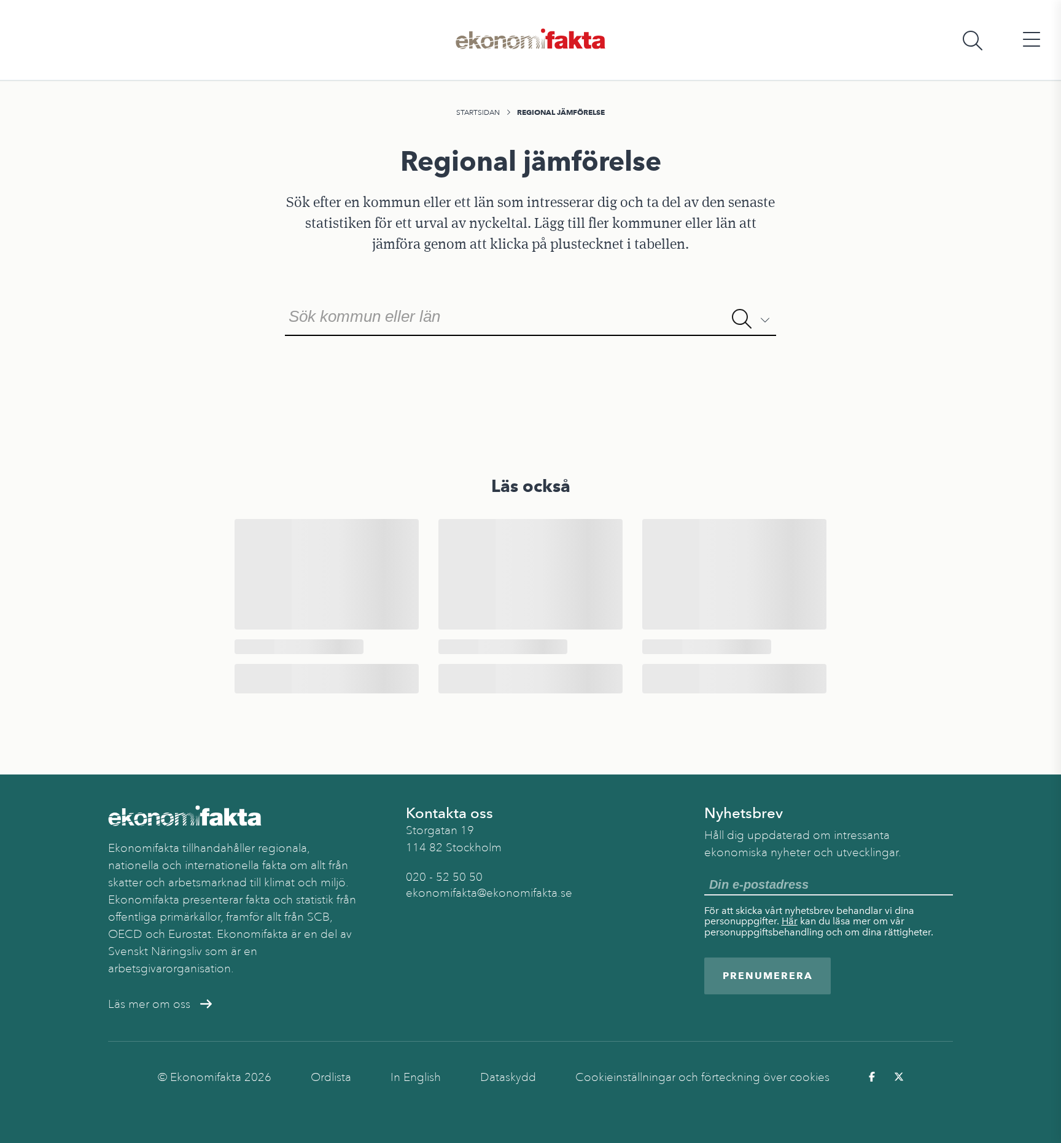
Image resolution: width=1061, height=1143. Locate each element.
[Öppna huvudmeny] (1031, 40)
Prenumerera (768, 975)
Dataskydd (508, 1077)
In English (416, 1077)
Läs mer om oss (149, 1004)
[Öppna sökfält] (972, 40)
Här (790, 921)
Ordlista (331, 1077)
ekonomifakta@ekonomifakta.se (489, 893)
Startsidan (478, 112)
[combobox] (530, 315)
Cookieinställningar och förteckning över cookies (702, 1077)
